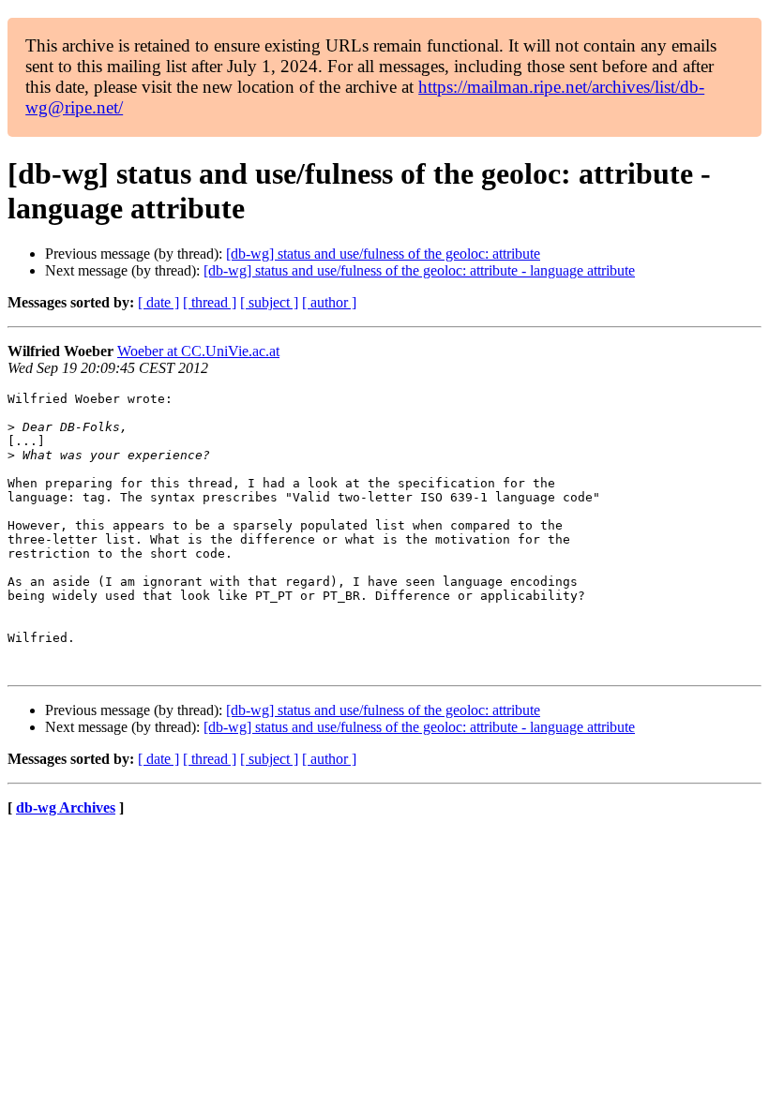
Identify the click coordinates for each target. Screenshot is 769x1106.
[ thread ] (209, 302)
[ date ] (158, 302)
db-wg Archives (65, 807)
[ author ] (329, 302)
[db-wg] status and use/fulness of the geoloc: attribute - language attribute (419, 270)
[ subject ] (269, 302)
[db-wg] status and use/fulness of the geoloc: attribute (383, 254)
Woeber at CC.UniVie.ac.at (198, 351)
